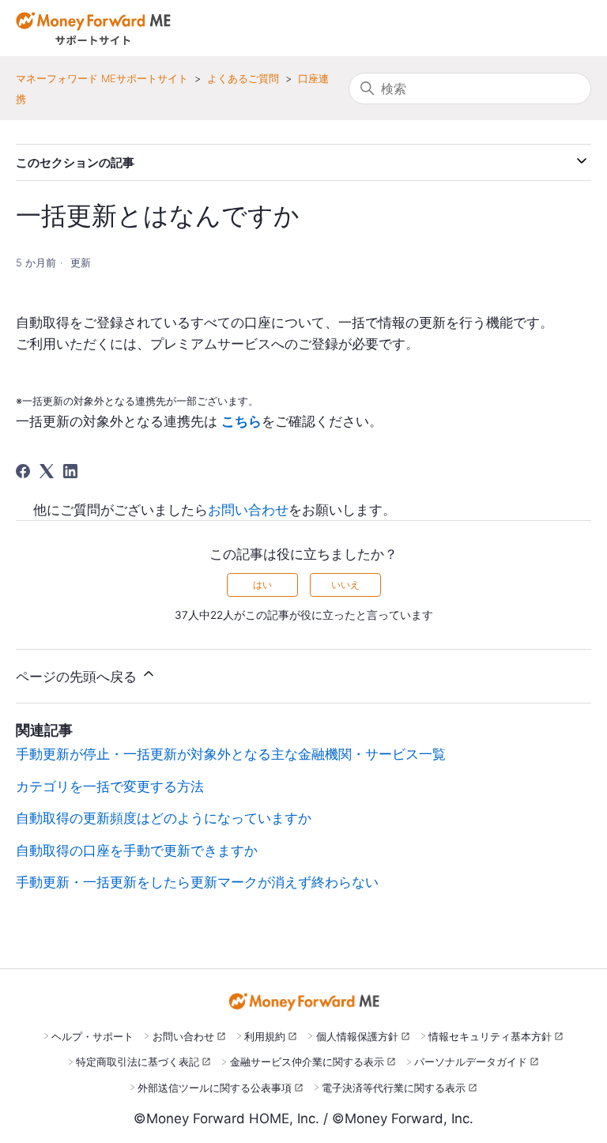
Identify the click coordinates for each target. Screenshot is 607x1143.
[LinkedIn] (70, 471)
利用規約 (264, 1036)
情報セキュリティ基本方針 (490, 1036)
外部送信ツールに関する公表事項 (215, 1087)
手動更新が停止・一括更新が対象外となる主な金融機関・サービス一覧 (231, 754)
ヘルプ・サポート (92, 1036)
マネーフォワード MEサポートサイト (102, 78)
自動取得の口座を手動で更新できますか (137, 850)
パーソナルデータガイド (470, 1061)
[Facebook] (23, 471)
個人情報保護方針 (357, 1036)
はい (262, 584)
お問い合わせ (248, 510)
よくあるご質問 (243, 78)
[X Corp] (47, 471)
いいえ (345, 584)
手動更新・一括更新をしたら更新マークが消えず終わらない (197, 882)
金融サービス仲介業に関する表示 (307, 1061)
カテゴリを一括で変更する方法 (110, 786)
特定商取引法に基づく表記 (137, 1061)
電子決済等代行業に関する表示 (394, 1087)
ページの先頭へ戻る (78, 677)
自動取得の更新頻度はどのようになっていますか (163, 818)
